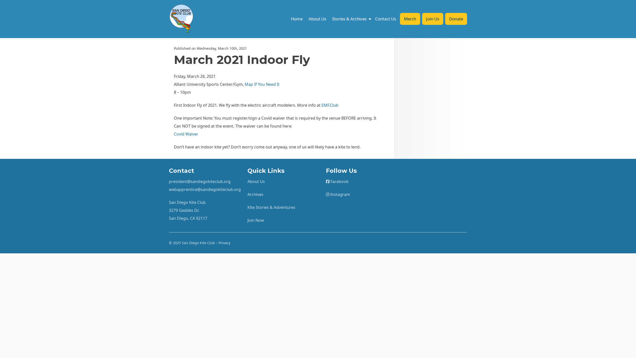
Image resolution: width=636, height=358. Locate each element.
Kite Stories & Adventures (271, 207)
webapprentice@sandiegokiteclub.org (205, 189)
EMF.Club (329, 105)
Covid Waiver (186, 134)
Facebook (339, 181)
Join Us (432, 19)
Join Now (255, 220)
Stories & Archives (349, 19)
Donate (456, 19)
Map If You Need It (262, 84)
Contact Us (385, 19)
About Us (317, 19)
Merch (410, 19)
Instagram (339, 194)
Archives (255, 194)
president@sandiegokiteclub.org (200, 181)
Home (297, 19)
